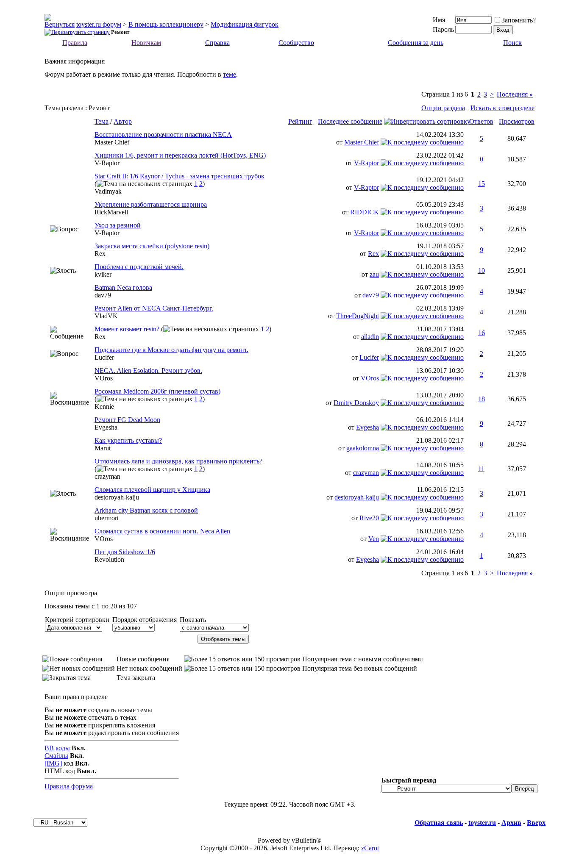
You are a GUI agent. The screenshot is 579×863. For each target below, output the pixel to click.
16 (481, 332)
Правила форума (69, 786)
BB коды (57, 748)
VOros (104, 378)
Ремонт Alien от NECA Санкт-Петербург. (154, 308)
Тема (102, 121)
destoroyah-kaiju (117, 497)
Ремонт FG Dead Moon (127, 419)
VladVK (106, 315)
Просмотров (516, 121)
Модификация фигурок (244, 24)
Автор (123, 121)
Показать (193, 619)
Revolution (109, 559)
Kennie (104, 406)
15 (481, 183)
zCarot (370, 848)
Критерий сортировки (77, 619)
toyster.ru (482, 822)
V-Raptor (107, 162)
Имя (439, 19)
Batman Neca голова (123, 287)
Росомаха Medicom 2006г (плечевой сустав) (157, 391)
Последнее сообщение (350, 121)
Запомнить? (518, 20)
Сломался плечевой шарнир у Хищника (152, 489)
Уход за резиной (118, 225)
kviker (103, 274)
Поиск (512, 42)
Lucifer (104, 357)
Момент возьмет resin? (127, 329)
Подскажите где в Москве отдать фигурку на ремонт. (171, 349)
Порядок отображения (144, 619)
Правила (74, 42)
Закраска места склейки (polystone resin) (152, 246)
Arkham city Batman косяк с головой (146, 510)
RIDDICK (364, 212)
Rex (100, 253)
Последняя (515, 94)
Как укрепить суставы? (128, 440)
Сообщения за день (415, 42)
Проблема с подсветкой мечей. (139, 266)
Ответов (481, 121)
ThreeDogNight (357, 315)
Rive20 (369, 518)
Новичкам (146, 42)
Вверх (536, 822)
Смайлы (56, 755)
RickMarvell (111, 212)
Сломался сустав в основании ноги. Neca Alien (162, 531)
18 (481, 398)
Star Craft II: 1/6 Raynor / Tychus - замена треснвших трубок (179, 176)
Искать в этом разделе (502, 107)
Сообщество (296, 42)
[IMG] (53, 763)
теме (229, 74)
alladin (370, 336)
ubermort (107, 518)
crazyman (107, 476)
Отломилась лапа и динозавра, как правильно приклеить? (178, 461)
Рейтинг (300, 121)
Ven (373, 538)
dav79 (103, 295)
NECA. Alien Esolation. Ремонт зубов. (148, 370)
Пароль (443, 29)
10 (481, 270)
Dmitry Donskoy (356, 402)
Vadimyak (108, 191)
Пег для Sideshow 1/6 (125, 551)
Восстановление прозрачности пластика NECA (163, 134)
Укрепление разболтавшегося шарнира (151, 204)
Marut (103, 448)
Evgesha (106, 427)
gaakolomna (362, 448)
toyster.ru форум (98, 24)
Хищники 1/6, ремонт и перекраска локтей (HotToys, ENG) (180, 155)
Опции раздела (443, 107)
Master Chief (112, 142)
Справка (217, 42)
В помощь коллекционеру (165, 24)
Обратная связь (439, 822)
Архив (511, 822)
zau (374, 274)
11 (481, 468)
